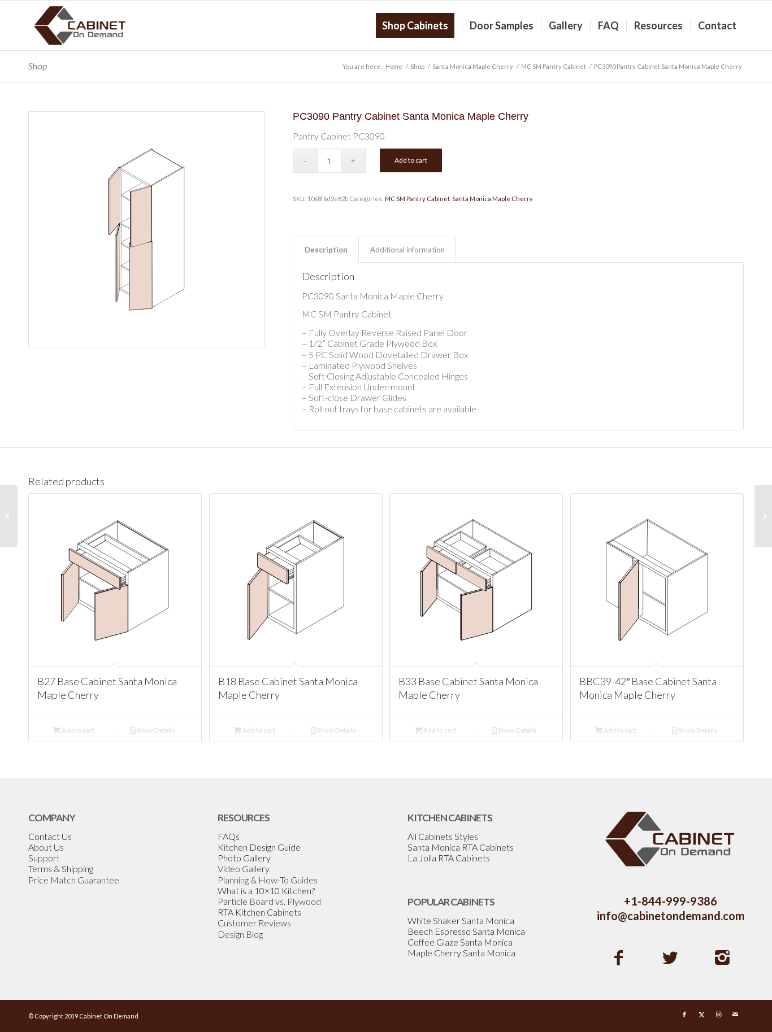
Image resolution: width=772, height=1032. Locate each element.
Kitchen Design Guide (259, 847)
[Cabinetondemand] (80, 25)
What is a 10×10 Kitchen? (266, 890)
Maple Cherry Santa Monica (461, 952)
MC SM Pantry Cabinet (417, 198)
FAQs (229, 836)
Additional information (407, 249)
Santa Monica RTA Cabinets (460, 847)
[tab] (326, 250)
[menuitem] (419, 25)
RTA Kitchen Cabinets (259, 912)
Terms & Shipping (60, 868)
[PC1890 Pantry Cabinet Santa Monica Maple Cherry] (9, 516)
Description (326, 249)
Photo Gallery (244, 857)
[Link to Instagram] (718, 1014)
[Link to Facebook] (684, 1014)
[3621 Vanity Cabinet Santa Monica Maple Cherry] (763, 516)
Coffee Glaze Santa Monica (460, 942)
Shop (37, 65)
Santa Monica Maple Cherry (492, 198)
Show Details (155, 730)
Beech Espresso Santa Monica (466, 931)
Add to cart (410, 160)
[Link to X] (701, 1014)
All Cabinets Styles (442, 836)
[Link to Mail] (735, 1014)
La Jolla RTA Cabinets (448, 857)
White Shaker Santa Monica (460, 920)
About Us (46, 847)
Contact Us (50, 836)
